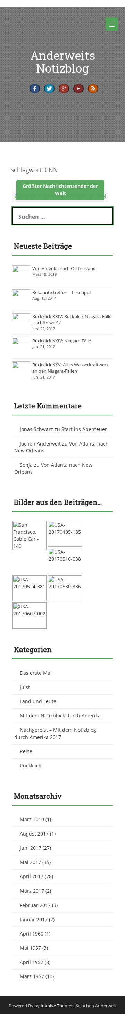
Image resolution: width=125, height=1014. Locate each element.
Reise (26, 751)
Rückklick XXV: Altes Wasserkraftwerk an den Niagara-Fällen (70, 367)
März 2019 (32, 819)
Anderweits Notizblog (62, 61)
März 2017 (32, 891)
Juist (25, 687)
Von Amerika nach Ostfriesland (64, 268)
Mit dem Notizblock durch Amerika (60, 715)
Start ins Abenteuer (84, 429)
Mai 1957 (30, 948)
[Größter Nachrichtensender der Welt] (60, 196)
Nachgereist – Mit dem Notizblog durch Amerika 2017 (55, 733)
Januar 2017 (34, 919)
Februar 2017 (35, 905)
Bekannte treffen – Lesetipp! (61, 292)
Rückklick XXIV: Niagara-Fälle (61, 341)
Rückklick (30, 765)
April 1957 (31, 962)
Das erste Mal (36, 673)
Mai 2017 (30, 862)
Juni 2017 (30, 848)
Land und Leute (38, 701)
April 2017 (31, 876)
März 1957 (32, 976)
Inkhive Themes (57, 1006)
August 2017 (34, 833)
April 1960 (31, 933)
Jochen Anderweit (40, 443)
